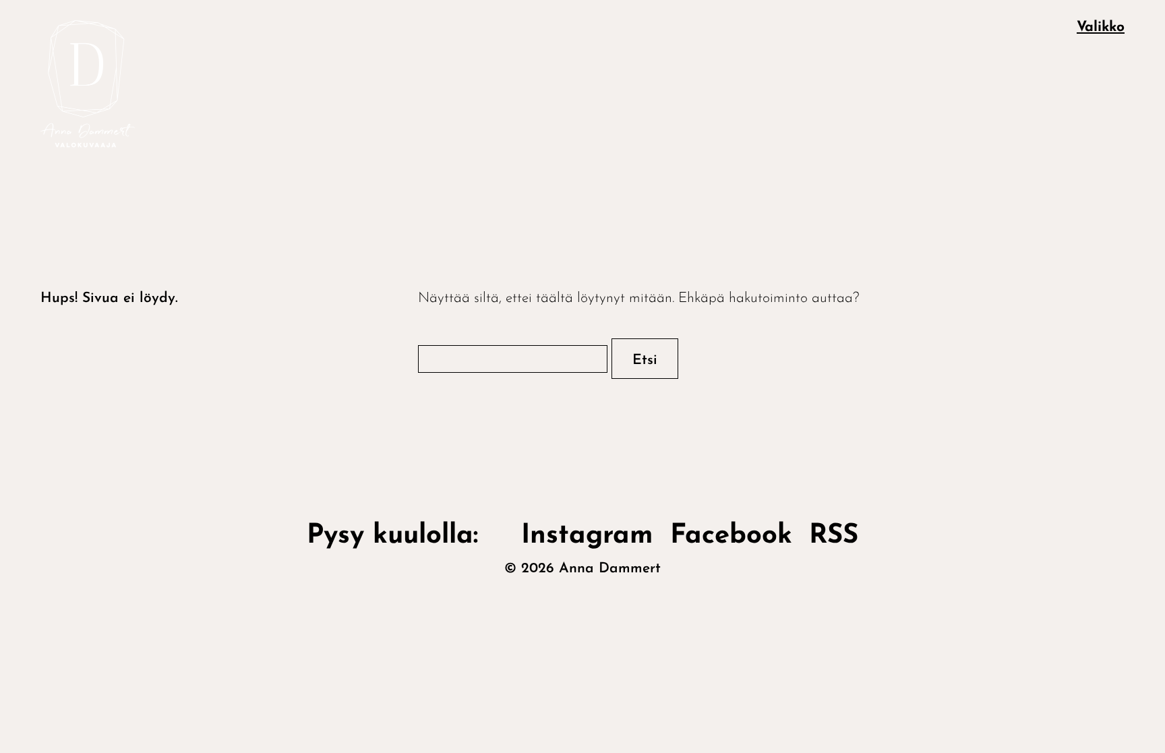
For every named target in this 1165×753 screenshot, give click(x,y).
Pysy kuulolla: (405, 535)
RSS (833, 535)
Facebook (731, 535)
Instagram (587, 535)
